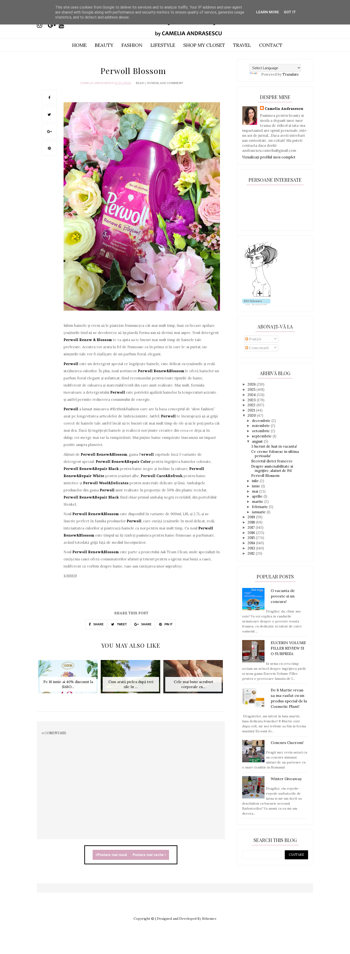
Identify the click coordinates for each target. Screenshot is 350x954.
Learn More (267, 12)
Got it (290, 12)
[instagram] (42, 25)
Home (79, 45)
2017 (252, 527)
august (258, 441)
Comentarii (258, 348)
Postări (254, 339)
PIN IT (168, 624)
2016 (252, 532)
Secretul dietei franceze (272, 461)
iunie (256, 486)
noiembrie (261, 425)
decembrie (261, 420)
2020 (252, 415)
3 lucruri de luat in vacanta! (274, 446)
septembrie (262, 436)
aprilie (258, 496)
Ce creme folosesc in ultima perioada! (275, 453)
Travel (242, 45)
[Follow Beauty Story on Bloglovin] (261, 296)
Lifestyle (162, 45)
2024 (252, 394)
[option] (68, 679)
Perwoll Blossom (265, 475)
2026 (252, 384)
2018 (252, 522)
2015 (252, 537)
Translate (291, 74)
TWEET (121, 624)
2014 (252, 543)
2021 (252, 410)
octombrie (261, 431)
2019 (252, 517)
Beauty (104, 45)
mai (255, 491)
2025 (252, 389)
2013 (252, 548)
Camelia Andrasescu (97, 83)
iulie (256, 481)
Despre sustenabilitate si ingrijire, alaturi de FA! (272, 468)
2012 (252, 553)
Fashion (131, 45)
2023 (252, 400)
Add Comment (171, 83)
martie (258, 501)
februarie (260, 506)
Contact (270, 45)
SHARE (98, 624)
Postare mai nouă (112, 855)
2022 (252, 405)
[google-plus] (53, 25)
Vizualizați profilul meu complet (268, 157)
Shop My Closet (204, 45)
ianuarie (259, 512)
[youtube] (64, 25)
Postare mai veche (149, 855)
